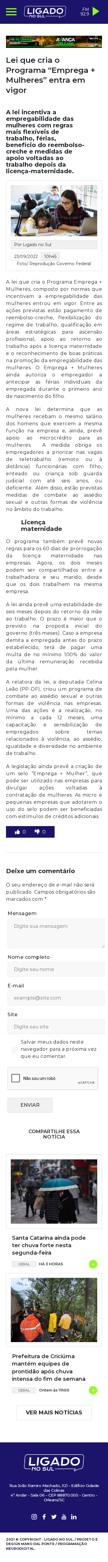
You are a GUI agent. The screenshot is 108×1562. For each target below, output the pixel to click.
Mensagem (22, 913)
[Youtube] (64, 1518)
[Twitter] (54, 1518)
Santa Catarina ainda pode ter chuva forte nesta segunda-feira (49, 1245)
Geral (24, 1264)
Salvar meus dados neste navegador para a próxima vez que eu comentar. (59, 1049)
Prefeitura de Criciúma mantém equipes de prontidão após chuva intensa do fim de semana (49, 1367)
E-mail (16, 986)
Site (12, 1014)
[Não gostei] (38, 832)
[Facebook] (44, 1518)
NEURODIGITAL (20, 1549)
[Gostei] (18, 832)
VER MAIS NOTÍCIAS (54, 1412)
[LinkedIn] (73, 1518)
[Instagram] (34, 1518)
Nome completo (29, 957)
